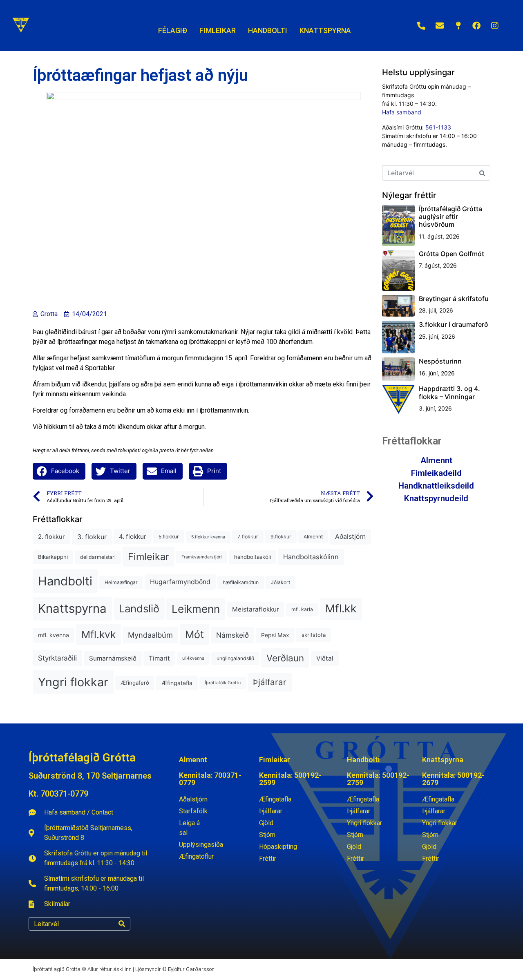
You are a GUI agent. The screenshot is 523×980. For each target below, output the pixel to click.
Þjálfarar (269, 682)
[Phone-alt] (421, 26)
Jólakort (280, 582)
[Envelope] (439, 26)
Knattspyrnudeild (436, 498)
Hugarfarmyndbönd (180, 582)
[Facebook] (476, 26)
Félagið (172, 30)
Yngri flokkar (73, 682)
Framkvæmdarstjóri (201, 557)
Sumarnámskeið (112, 658)
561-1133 (438, 127)
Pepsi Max (275, 635)
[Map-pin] (458, 26)
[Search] (122, 923)
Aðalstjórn (350, 536)
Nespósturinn (440, 361)
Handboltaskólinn (311, 557)
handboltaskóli (252, 557)
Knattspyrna (72, 608)
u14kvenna (193, 658)
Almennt (313, 537)
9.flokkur (280, 537)
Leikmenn (196, 609)
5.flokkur (169, 537)
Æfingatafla (176, 682)
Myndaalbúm (150, 634)
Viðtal (324, 658)
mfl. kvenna (53, 635)
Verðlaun (285, 657)
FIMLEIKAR (217, 30)
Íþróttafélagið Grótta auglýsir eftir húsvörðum (450, 216)
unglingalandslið (235, 658)
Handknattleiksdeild (436, 486)
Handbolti (65, 581)
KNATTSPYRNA (325, 30)
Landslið (139, 608)
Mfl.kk (341, 608)
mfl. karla (302, 609)
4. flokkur (132, 536)
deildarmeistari (98, 557)
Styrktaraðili (57, 658)
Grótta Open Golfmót (451, 254)
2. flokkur (51, 536)
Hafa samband (401, 112)
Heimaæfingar (121, 582)
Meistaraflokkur (255, 609)
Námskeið (232, 635)
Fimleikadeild (436, 473)
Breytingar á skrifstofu (454, 299)
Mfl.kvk (98, 634)
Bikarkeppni (53, 557)
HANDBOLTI (267, 30)
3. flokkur (92, 537)
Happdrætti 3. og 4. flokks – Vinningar (449, 392)
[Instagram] (495, 26)
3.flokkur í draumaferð (453, 324)
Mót (194, 634)
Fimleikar (148, 557)
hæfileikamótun (241, 582)
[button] (59, 471)
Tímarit (159, 658)
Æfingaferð (135, 682)
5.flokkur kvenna (208, 537)
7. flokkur (247, 537)
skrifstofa (314, 635)
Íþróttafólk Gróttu (223, 682)
